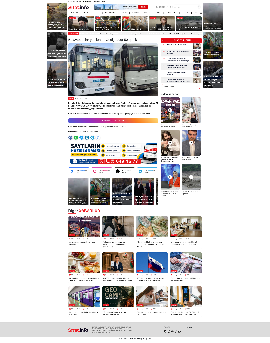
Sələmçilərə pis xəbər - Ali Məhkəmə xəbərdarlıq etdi (185, 279)
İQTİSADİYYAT (110, 13)
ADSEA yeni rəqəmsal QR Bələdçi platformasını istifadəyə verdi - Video (117, 279)
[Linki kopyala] (98, 137)
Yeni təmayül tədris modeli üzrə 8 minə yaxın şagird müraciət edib (184, 243)
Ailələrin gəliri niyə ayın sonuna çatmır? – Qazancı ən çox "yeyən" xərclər (150, 244)
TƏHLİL (85, 13)
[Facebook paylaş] (70, 137)
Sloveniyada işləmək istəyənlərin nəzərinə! (168, 126)
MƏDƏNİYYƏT (171, 13)
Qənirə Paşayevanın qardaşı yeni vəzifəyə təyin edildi (100, 34)
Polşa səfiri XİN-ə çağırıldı (154, 34)
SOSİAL (124, 13)
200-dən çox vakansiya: (151, 279)
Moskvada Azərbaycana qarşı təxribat (190, 158)
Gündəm (74, 13)
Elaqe (103, 1)
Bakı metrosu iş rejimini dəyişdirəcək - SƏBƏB (84, 313)
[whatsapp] (170, 7)
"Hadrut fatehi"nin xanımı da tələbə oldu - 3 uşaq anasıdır (169, 193)
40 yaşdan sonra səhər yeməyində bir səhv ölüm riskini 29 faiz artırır (84, 279)
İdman (158, 13)
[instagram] (160, 7)
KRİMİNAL (136, 13)
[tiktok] (166, 7)
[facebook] (157, 7)
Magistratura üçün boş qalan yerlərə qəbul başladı (151, 313)
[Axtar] (199, 7)
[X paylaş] (81, 137)
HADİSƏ (147, 13)
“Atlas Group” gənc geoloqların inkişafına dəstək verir (115, 313)
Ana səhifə (96, 1)
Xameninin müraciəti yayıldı (131, 34)
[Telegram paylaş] (92, 137)
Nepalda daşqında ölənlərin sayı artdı (179, 34)
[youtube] (163, 7)
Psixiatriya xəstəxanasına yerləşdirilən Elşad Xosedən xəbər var (169, 159)
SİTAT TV (185, 13)
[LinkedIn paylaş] (87, 137)
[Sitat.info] (78, 7)
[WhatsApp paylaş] (76, 137)
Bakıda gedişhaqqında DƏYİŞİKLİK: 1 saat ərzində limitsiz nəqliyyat (185, 313)
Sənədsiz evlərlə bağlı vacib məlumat (189, 126)
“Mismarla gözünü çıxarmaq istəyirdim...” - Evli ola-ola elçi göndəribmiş (115, 244)
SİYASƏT (96, 13)
